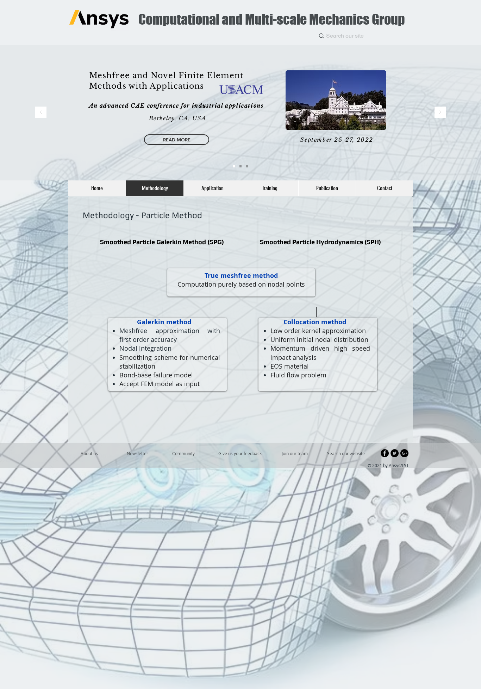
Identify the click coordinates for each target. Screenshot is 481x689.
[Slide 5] (240, 166)
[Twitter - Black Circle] (395, 453)
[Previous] (40, 113)
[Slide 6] (234, 166)
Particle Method (171, 215)
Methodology (109, 215)
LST (405, 465)
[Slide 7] (247, 166)
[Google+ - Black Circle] (404, 453)
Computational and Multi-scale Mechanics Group (271, 19)
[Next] (440, 113)
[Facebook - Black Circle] (385, 453)
